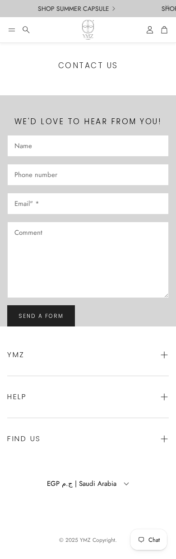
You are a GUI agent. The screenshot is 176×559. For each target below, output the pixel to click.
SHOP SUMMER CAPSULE (71, 8)
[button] (11, 29)
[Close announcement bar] (167, 7)
